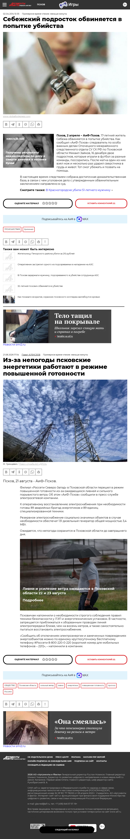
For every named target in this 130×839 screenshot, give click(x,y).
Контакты (101, 761)
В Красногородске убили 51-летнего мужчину (78, 190)
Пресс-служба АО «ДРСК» (33, 464)
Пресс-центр (62, 757)
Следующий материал (67, 830)
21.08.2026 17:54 (11, 354)
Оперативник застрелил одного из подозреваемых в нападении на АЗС (55, 264)
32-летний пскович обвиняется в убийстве (40, 286)
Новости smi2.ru (14, 344)
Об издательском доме (40, 757)
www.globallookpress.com (16, 116)
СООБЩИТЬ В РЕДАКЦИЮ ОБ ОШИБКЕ (46, 765)
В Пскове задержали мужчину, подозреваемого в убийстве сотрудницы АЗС (58, 275)
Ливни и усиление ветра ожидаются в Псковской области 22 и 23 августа (68, 591)
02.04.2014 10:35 (11, 14)
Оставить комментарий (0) (101, 203)
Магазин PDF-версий (94, 757)
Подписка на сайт (84, 761)
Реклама (76, 757)
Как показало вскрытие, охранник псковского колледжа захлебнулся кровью (59, 297)
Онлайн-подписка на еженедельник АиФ (50, 761)
